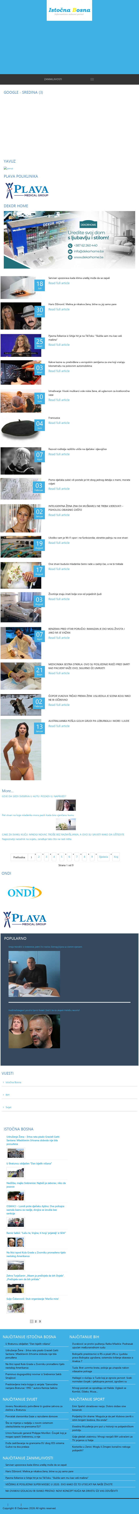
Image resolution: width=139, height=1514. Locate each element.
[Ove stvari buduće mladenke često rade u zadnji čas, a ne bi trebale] (21, 575)
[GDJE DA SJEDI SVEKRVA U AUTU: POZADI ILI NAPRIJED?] (66, 805)
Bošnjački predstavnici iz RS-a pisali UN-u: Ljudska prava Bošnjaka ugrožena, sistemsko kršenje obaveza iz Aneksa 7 (102, 1357)
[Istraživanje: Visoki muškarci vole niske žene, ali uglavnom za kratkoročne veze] (21, 401)
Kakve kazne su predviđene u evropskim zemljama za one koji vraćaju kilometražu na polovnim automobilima (87, 364)
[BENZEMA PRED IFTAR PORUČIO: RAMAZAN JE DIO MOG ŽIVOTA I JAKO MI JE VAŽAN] (21, 643)
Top (5, 1504)
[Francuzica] (21, 429)
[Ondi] (24, 892)
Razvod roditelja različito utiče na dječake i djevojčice (78, 449)
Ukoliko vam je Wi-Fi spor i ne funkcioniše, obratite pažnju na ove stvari (88, 538)
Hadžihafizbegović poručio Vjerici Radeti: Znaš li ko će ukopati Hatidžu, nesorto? (44, 1010)
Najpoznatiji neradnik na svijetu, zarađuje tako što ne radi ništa (36, 839)
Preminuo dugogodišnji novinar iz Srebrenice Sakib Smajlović (33, 1376)
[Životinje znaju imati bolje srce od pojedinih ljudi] (21, 607)
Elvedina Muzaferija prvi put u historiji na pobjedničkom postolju (103, 1428)
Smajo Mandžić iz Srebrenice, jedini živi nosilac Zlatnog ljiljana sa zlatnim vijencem (45, 946)
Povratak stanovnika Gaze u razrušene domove (31, 1416)
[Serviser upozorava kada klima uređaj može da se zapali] (21, 287)
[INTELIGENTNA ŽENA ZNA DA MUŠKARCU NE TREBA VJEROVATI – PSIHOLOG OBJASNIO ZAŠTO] (21, 518)
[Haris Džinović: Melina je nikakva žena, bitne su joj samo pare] (21, 316)
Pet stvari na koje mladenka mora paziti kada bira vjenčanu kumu (38, 815)
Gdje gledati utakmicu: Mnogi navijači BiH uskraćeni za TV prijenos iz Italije (102, 1438)
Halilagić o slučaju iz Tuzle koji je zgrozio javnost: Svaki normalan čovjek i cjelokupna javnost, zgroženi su (102, 1379)
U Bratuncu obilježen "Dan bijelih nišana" (29, 1163)
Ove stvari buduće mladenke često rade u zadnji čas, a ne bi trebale (86, 564)
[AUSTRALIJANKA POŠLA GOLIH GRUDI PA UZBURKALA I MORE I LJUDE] (21, 749)
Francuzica (54, 418)
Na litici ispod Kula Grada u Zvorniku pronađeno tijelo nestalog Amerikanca (36, 1254)
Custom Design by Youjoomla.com (76, 1508)
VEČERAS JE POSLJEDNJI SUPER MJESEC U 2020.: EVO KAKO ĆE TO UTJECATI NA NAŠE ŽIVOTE (59, 1484)
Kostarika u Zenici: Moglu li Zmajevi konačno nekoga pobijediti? (101, 1448)
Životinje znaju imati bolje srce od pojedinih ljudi (75, 594)
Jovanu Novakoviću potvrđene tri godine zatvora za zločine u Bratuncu (33, 1408)
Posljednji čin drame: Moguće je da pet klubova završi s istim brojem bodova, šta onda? (102, 1418)
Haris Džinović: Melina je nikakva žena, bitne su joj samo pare (82, 304)
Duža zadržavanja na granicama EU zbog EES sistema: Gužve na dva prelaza (35, 1445)
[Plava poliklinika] (27, 190)
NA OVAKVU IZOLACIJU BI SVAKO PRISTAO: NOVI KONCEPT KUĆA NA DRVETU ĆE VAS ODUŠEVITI (61, 1491)
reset (17, 1504)
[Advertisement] (69, 47)
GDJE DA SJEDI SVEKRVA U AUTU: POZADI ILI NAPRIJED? (34, 796)
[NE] (69, 239)
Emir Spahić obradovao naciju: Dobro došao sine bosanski (99, 1408)
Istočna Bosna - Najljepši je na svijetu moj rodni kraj (69, 11)
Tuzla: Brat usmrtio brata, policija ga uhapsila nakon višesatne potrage (100, 1369)
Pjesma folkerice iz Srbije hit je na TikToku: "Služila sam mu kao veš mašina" (46, 1478)
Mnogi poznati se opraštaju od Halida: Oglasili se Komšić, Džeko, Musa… (99, 1389)
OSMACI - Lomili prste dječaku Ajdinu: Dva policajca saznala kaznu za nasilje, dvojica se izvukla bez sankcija (35, 1209)
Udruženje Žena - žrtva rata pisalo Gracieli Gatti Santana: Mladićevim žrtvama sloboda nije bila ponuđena (33, 1140)
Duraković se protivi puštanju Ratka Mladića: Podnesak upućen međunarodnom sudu (102, 1345)
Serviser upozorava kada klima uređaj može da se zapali (79, 278)
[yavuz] (8, 168)
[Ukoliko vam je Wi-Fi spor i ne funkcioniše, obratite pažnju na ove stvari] (21, 547)
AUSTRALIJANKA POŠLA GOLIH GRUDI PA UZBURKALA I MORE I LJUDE (89, 721)
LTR (29, 1504)
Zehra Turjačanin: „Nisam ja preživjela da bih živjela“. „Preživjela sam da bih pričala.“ (35, 1277)
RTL (24, 1504)
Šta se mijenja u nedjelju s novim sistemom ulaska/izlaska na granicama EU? (29, 1424)
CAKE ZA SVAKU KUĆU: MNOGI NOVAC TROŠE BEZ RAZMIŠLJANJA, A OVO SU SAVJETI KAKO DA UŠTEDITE (63, 834)
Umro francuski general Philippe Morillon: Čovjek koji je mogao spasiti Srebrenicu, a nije (35, 1434)
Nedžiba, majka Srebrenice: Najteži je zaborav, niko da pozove (36, 1184)
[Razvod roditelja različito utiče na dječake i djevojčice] (21, 461)
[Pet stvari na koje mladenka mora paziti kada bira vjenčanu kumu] (66, 824)
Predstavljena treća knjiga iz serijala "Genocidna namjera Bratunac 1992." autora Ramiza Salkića (31, 1386)
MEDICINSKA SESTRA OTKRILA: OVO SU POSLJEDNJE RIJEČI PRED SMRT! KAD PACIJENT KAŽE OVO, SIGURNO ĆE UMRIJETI (89, 666)
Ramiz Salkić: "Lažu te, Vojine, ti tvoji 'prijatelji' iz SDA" (36, 1233)
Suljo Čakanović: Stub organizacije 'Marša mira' (33, 1299)
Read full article (59, 283)
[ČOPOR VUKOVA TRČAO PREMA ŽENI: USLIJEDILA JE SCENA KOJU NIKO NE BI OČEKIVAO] (21, 705)
